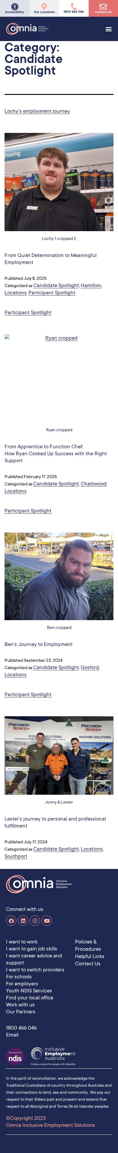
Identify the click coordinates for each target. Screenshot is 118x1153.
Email (12, 1034)
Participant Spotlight (51, 292)
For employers (22, 983)
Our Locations (44, 12)
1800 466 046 (74, 11)
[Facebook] (11, 920)
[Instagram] (35, 920)
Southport (16, 856)
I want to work (22, 941)
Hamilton (91, 285)
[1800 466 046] (73, 6)
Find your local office (29, 997)
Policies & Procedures (88, 945)
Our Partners (20, 1011)
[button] (108, 29)
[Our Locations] (44, 6)
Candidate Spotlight (56, 285)
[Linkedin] (23, 920)
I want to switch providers (35, 969)
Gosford (90, 667)
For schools (19, 976)
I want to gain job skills (31, 948)
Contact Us (103, 12)
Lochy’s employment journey (37, 110)
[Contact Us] (103, 6)
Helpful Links (89, 956)
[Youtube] (46, 920)
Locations (16, 292)
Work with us (20, 1004)
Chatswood (94, 483)
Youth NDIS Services (29, 990)
